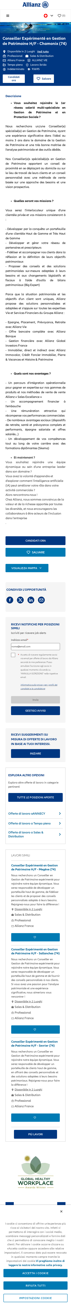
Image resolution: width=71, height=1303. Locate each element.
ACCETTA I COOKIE (35, 1273)
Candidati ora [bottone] (36, 540)
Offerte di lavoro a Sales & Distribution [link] (25, 834)
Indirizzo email (19, 639)
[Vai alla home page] (35, 4)
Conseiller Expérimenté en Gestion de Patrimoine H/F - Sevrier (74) (34, 1043)
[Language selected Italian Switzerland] (49, 15)
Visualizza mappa (24, 568)
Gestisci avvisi (35, 710)
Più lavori (35, 1134)
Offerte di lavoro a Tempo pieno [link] (29, 823)
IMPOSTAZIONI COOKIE (35, 1298)
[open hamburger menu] (8, 16)
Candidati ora (14, 78)
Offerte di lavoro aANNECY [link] (26, 813)
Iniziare (35, 753)
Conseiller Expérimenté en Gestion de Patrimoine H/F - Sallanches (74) (35, 951)
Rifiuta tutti (35, 1285)
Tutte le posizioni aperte (35, 797)
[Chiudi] (61, 1211)
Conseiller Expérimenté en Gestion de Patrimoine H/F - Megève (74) (34, 867)
